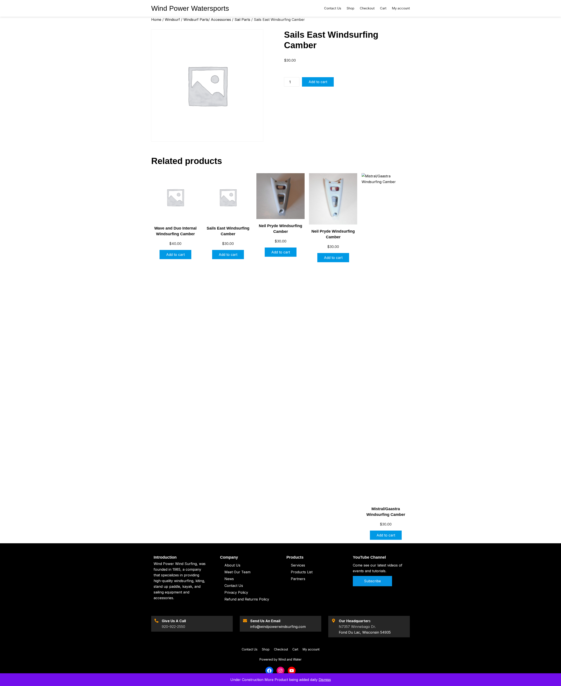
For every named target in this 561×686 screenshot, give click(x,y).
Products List (301, 572)
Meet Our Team (237, 572)
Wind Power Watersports (190, 8)
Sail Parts (242, 19)
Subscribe (372, 581)
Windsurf (172, 19)
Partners (298, 579)
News (229, 579)
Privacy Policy (236, 592)
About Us (232, 565)
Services (298, 565)
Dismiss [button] (325, 679)
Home (156, 19)
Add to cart (318, 82)
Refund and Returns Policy (246, 599)
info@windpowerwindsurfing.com (278, 626)
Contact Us (233, 585)
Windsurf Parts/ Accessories (207, 19)
